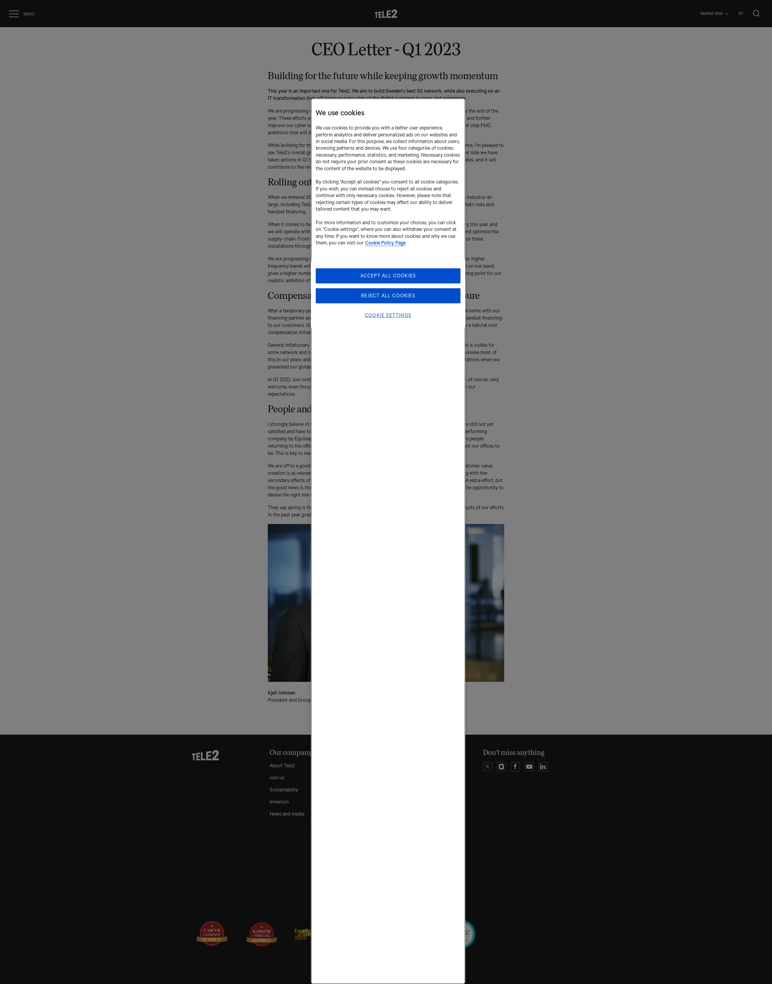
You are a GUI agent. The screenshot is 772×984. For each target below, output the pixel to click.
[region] (388, 541)
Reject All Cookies (388, 296)
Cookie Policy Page (385, 243)
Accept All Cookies (388, 276)
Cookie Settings (388, 315)
